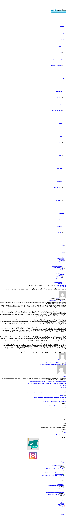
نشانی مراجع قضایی (61, 262)
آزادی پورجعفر (57, 298)
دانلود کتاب (60, 275)
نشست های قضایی (61, 261)
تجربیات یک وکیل (61, 257)
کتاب (61, 129)
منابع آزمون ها (62, 268)
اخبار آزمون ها (60, 84)
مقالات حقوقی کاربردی (58, 207)
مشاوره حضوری (59, 168)
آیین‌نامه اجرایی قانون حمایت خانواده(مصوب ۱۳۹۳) (56, 494)
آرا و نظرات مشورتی (61, 39)
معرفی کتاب (62, 274)
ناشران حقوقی (62, 260)
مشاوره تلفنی (60, 174)
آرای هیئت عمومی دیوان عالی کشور (57, 59)
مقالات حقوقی (62, 194)
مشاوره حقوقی (62, 149)
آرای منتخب (60, 46)
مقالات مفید (60, 283)
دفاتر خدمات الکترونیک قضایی (57, 267)
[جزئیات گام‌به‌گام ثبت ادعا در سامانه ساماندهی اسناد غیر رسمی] (58, 471)
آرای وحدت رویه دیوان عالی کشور (57, 72)
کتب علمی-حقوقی (59, 277)
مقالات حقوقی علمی (59, 200)
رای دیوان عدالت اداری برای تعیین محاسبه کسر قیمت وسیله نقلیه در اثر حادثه (52, 475)
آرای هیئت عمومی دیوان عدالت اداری (56, 65)
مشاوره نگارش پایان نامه (58, 282)
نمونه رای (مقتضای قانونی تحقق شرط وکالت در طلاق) (56, 485)
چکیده (63, 117)
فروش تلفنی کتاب (59, 276)
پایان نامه (60, 123)
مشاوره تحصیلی (59, 142)
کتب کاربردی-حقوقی (59, 278)
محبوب (63, 462)
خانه (63, 33)
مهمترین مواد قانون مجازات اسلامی (58, 482)
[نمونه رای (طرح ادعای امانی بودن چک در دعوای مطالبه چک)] (63, 491)
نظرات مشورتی (59, 52)
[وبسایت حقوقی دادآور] (58, 12)
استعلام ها (62, 245)
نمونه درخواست (59, 226)
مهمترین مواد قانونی (59, 273)
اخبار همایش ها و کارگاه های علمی (57, 110)
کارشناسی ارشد (60, 272)
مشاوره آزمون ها (59, 281)
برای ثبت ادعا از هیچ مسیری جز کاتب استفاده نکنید (56, 479)
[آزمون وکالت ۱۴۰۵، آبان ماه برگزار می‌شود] (62, 464)
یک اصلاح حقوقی (61, 259)
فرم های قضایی (61, 213)
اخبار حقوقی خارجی (59, 91)
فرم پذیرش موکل (61, 488)
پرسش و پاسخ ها (59, 181)
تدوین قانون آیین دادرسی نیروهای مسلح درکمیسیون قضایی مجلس (54, 401)
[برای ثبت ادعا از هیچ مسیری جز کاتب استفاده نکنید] (61, 477)
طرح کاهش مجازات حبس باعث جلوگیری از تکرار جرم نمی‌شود (55, 434)
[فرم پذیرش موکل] (63, 487)
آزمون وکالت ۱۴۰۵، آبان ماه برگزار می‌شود (58, 465)
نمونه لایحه (60, 239)
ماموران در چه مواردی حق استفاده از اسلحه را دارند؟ (57, 405)
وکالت (61, 269)
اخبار (63, 78)
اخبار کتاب (60, 104)
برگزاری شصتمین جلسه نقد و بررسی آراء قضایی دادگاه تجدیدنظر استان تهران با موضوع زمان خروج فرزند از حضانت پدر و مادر (45, 392)
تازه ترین (62, 461)
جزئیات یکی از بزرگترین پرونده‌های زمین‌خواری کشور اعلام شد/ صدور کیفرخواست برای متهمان (50, 468)
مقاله (61, 136)
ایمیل (65, 423)
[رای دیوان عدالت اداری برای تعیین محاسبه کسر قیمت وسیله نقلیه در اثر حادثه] (59, 474)
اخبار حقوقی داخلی (59, 97)
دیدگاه (65, 419)
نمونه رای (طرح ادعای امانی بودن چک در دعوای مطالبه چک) (55, 492)
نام (65, 421)
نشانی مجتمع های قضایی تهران (57, 264)
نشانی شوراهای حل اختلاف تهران (57, 266)
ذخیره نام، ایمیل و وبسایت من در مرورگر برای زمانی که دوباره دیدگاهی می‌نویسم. (53, 427)
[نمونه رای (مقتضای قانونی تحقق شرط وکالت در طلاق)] (60, 484)
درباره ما (60, 155)
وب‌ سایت (64, 425)
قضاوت (61, 270)
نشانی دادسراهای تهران (58, 265)
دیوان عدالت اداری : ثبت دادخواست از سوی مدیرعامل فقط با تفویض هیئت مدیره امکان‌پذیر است (50, 397)
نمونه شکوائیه (60, 232)
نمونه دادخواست (59, 219)
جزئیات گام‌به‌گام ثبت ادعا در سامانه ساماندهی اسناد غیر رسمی (54, 472)
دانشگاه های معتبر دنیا (60, 258)
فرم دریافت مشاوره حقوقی (58, 187)
